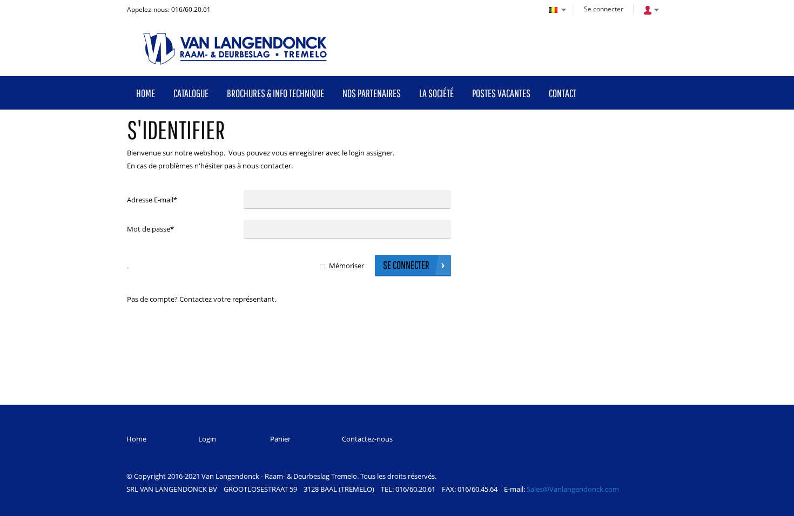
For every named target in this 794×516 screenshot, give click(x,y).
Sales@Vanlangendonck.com (573, 489)
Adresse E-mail (152, 200)
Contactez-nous (367, 439)
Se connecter (603, 8)
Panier (280, 439)
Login (207, 439)
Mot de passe (150, 229)
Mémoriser (346, 265)
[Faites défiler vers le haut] (771, 504)
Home (136, 439)
